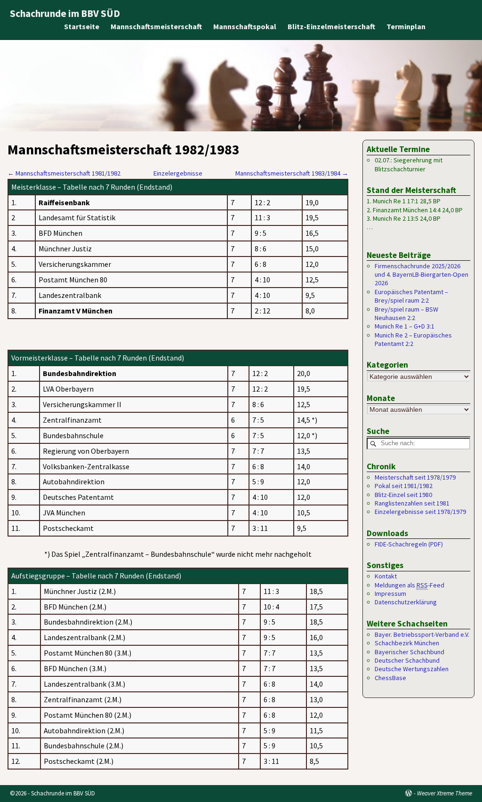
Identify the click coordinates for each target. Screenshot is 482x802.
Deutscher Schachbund (407, 660)
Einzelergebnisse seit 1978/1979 (420, 511)
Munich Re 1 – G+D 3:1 (404, 326)
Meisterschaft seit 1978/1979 (415, 477)
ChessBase (390, 678)
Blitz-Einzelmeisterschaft (331, 26)
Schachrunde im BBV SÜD (65, 13)
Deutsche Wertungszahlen (412, 669)
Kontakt (386, 576)
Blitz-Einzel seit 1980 (403, 494)
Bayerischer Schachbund (409, 652)
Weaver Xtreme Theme (444, 793)
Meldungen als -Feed (409, 585)
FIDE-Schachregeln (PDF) (409, 544)
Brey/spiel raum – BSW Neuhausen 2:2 (406, 313)
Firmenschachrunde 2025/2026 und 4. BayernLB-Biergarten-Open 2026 (421, 275)
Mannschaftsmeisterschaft (156, 26)
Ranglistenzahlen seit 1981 (412, 503)
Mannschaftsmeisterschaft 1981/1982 (64, 173)
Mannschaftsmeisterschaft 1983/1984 (291, 173)
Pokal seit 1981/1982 (404, 485)
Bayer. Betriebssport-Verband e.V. (422, 634)
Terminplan (406, 26)
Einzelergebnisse (177, 173)
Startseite (81, 26)
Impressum (390, 593)
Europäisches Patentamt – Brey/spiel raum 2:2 (411, 296)
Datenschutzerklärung (406, 602)
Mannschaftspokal (244, 26)
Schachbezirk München (407, 643)
